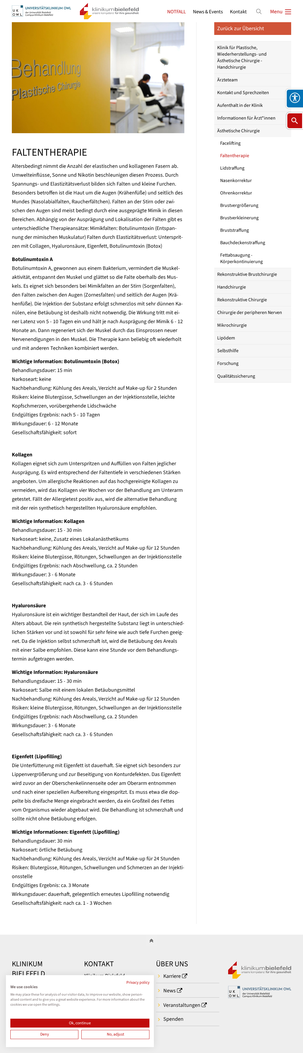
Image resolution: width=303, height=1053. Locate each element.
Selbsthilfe (227, 350)
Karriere (172, 976)
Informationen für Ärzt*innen (246, 118)
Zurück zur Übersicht (240, 28)
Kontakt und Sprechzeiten (243, 92)
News (169, 990)
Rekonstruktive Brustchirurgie (247, 274)
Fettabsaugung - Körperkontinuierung (241, 258)
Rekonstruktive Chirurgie (242, 300)
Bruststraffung (234, 230)
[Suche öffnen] (294, 120)
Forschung (227, 363)
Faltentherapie (234, 155)
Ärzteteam (227, 80)
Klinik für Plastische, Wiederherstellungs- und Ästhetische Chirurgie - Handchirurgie (242, 57)
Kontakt (238, 11)
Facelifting (230, 143)
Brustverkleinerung (239, 218)
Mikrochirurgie (232, 325)
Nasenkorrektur (236, 180)
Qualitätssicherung (236, 376)
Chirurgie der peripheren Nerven (249, 312)
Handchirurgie (231, 287)
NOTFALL (176, 11)
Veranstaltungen (181, 1005)
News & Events (208, 11)
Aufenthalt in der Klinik (240, 105)
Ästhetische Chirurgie (238, 131)
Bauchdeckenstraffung (242, 242)
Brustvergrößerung (239, 205)
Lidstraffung (232, 168)
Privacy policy (137, 983)
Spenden (173, 1019)
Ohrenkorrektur (236, 193)
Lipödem (226, 338)
